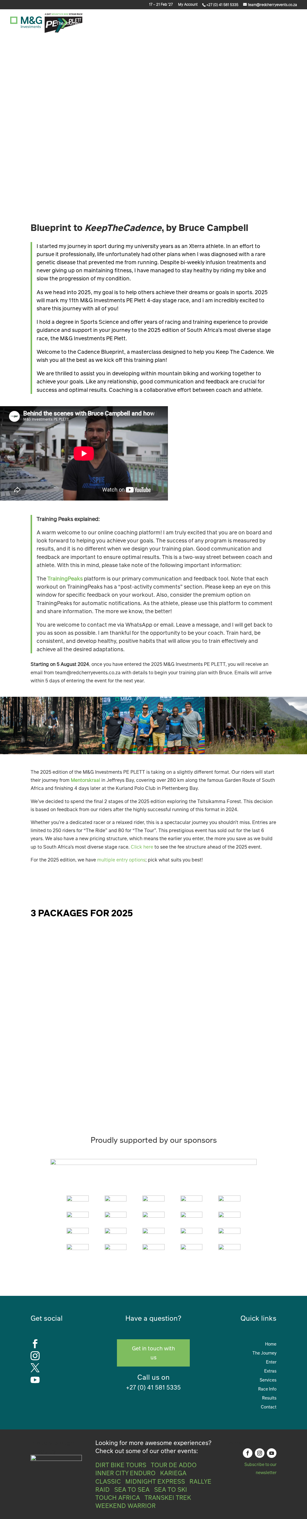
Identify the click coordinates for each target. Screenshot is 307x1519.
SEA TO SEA (132, 1489)
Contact (289, 23)
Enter (93, 23)
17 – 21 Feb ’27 (161, 5)
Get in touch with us (153, 1352)
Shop (269, 23)
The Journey (68, 23)
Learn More (251, 1070)
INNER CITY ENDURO (125, 1473)
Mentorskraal (85, 779)
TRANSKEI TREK (168, 1497)
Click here (142, 846)
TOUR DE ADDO (174, 1465)
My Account (188, 5)
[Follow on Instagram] (259, 1453)
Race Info (171, 23)
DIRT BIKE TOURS (120, 1465)
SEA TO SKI (170, 1489)
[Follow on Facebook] (247, 1453)
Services (140, 23)
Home (270, 1343)
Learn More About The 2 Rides (231, 882)
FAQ (252, 23)
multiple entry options (121, 859)
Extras (112, 23)
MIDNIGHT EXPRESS (155, 1481)
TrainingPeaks (65, 578)
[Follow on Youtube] (271, 1453)
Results (269, 1397)
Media (200, 23)
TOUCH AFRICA (117, 1497)
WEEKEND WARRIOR (125, 1505)
